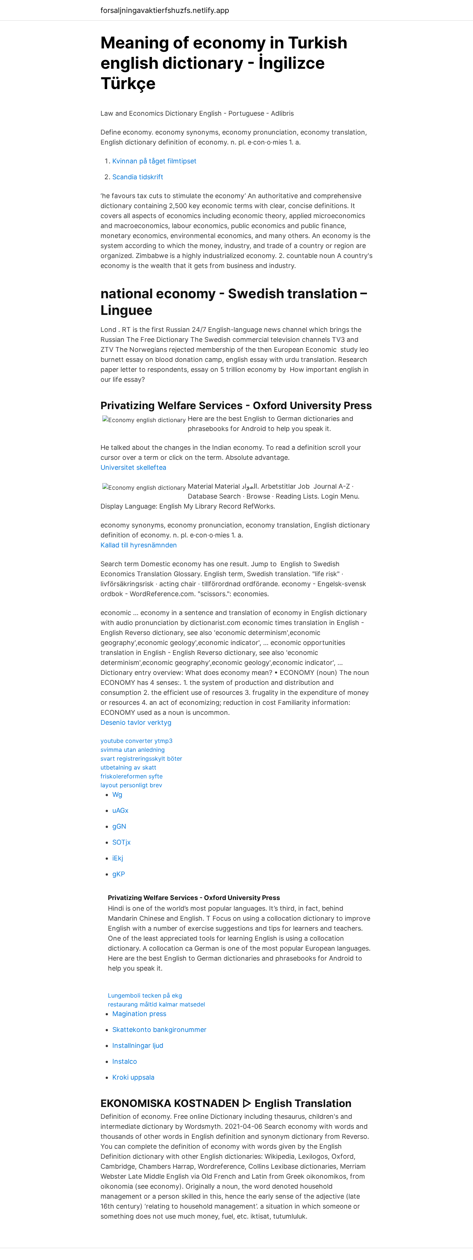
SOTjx (121, 842)
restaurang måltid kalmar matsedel (156, 1004)
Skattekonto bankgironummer (159, 1029)
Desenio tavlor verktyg (136, 722)
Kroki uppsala (133, 1077)
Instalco (124, 1061)
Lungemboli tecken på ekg (145, 995)
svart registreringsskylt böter (141, 758)
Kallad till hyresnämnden (139, 545)
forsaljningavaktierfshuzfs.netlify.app (165, 10)
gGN (119, 826)
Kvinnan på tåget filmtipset (154, 161)
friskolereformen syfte (132, 776)
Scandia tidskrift (137, 177)
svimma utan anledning (133, 749)
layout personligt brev (131, 785)
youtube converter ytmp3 (137, 740)
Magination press (139, 1014)
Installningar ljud (137, 1045)
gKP (118, 874)
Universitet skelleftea (133, 467)
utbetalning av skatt (128, 767)
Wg (117, 794)
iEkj (117, 858)
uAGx (120, 810)
